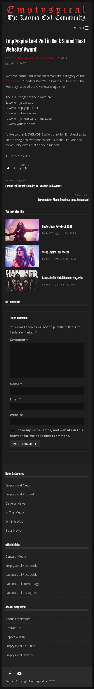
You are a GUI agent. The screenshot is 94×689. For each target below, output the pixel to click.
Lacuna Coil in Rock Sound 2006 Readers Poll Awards (33, 186)
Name (16, 384)
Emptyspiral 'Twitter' (19, 655)
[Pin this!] (26, 168)
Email (15, 399)
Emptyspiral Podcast (19, 494)
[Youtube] (19, 673)
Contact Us (13, 628)
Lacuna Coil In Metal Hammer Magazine (22, 281)
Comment (19, 339)
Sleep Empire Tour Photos (22, 256)
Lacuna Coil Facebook (21, 574)
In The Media (44, 58)
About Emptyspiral (18, 619)
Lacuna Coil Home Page (22, 584)
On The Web (14, 521)
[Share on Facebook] (14, 168)
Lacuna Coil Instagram (21, 593)
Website (16, 415)
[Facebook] (9, 673)
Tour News (13, 530)
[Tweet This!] (8, 168)
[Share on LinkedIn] (20, 168)
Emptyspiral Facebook (21, 566)
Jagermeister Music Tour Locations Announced (63, 199)
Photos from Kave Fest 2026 (22, 230)
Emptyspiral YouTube (20, 646)
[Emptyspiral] (46, 20)
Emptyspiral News (19, 58)
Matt (64, 58)
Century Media (15, 556)
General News (15, 503)
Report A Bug (14, 637)
